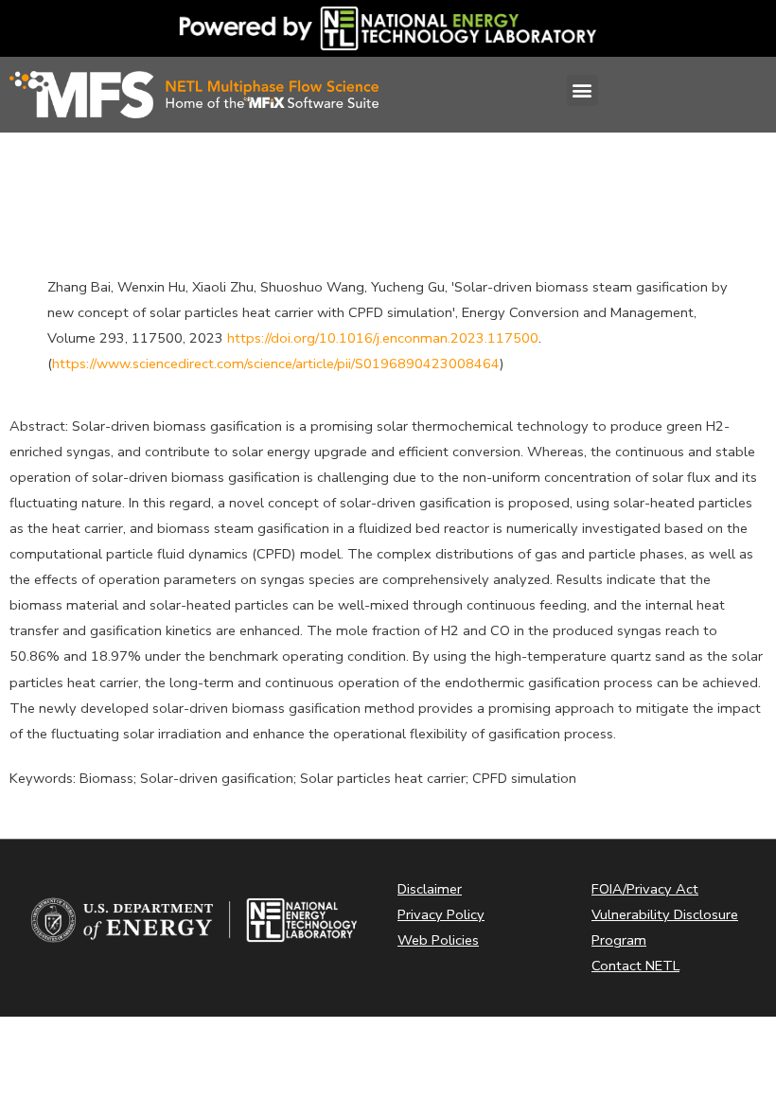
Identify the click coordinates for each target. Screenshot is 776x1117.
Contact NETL (635, 965)
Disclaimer (429, 888)
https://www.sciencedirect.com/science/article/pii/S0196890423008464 (276, 363)
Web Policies (438, 940)
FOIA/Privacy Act (644, 888)
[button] (582, 90)
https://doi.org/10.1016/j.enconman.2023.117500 (382, 337)
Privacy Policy (441, 914)
